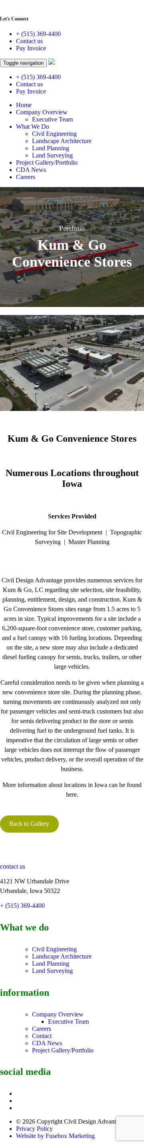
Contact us (29, 41)
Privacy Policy (34, 1128)
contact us (12, 866)
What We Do (32, 126)
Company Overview (42, 112)
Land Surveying (52, 155)
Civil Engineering (54, 133)
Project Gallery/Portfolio (47, 162)
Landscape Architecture (62, 141)
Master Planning (89, 541)
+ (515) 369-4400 (38, 33)
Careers (25, 176)
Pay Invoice (31, 48)
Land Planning (50, 148)
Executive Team (52, 119)
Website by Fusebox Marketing (55, 1135)
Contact (42, 1035)
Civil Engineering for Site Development (52, 532)
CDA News (31, 169)
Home (24, 105)
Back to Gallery (29, 823)
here (71, 794)
